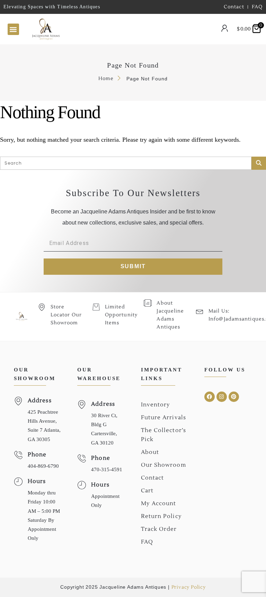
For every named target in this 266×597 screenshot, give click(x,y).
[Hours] (18, 481)
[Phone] (18, 455)
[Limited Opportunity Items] (96, 306)
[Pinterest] (234, 397)
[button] (13, 29)
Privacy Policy (188, 587)
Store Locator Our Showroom (66, 315)
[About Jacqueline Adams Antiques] (147, 303)
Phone (37, 454)
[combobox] (126, 29)
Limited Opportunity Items (121, 315)
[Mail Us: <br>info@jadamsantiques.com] (199, 311)
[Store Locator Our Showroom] (41, 306)
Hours (37, 481)
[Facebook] (209, 397)
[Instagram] (221, 397)
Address (40, 400)
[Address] (18, 401)
